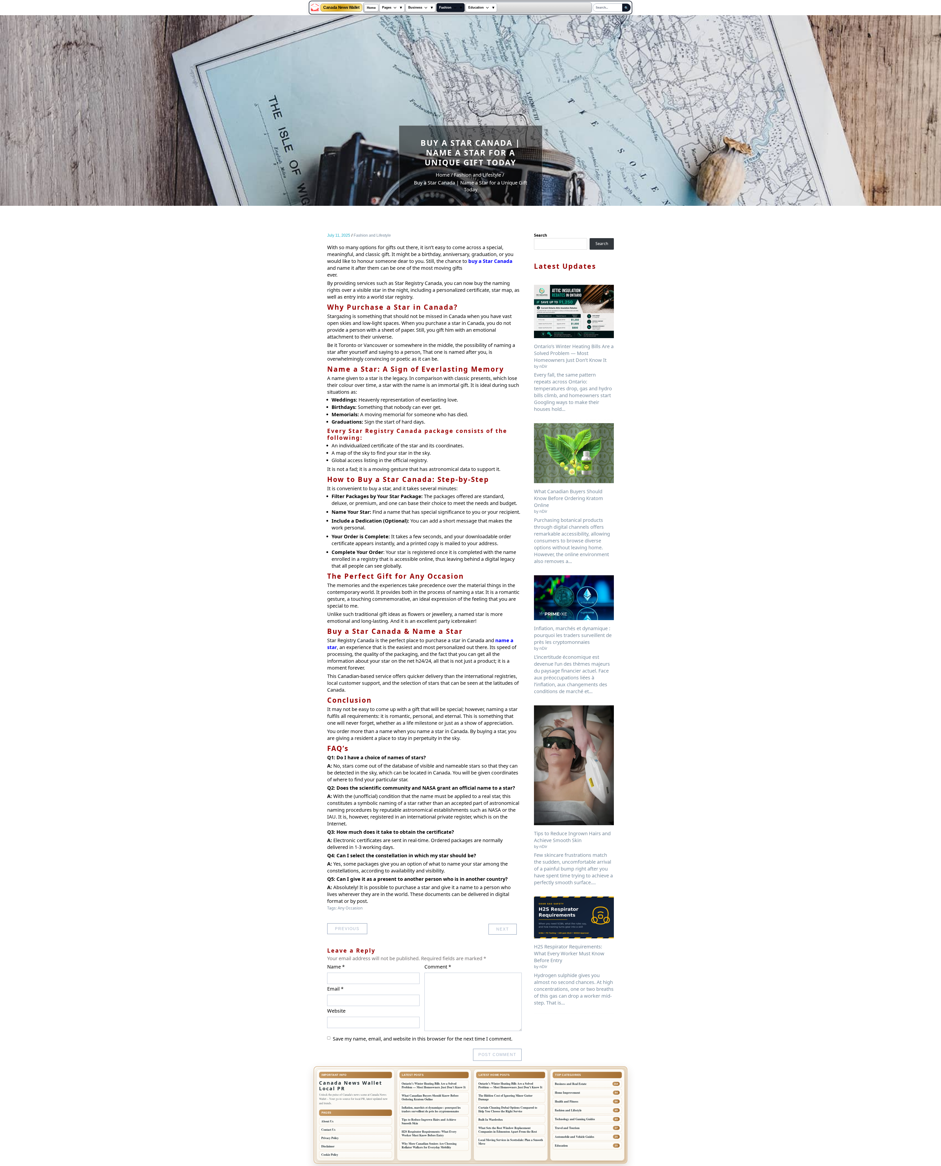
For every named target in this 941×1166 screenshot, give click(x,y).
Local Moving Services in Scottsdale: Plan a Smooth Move (510, 1142)
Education (476, 7)
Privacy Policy (330, 1138)
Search (540, 235)
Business (415, 7)
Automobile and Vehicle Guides (574, 1137)
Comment (437, 966)
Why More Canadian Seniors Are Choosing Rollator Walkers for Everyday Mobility (429, 1145)
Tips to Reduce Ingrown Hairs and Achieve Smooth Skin (572, 837)
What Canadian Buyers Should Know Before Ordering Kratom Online (568, 498)
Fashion (445, 7)
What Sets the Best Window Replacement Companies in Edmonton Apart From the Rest (507, 1130)
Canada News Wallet (341, 8)
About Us (327, 1121)
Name (336, 966)
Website (336, 1010)
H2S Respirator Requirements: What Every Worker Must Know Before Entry (569, 953)
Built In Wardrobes (490, 1119)
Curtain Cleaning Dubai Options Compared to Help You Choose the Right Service (507, 1109)
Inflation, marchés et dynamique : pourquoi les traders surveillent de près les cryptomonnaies (573, 635)
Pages (386, 7)
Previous (347, 929)
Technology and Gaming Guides (575, 1119)
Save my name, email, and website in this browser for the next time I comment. (422, 1038)
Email (335, 988)
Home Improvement (567, 1092)
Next (502, 929)
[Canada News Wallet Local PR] (315, 7)
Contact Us (328, 1130)
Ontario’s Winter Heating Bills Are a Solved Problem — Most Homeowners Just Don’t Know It (574, 353)
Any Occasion (350, 908)
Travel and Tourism (567, 1128)
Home (371, 8)
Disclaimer (327, 1146)
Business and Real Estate (570, 1084)
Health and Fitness (566, 1101)
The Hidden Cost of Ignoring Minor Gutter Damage (505, 1097)
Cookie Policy (329, 1155)
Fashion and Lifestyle (372, 235)
